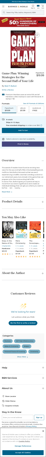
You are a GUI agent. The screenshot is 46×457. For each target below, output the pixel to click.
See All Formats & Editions (33, 103)
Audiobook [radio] (36, 109)
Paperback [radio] (9, 109)
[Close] (43, 431)
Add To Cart (23, 130)
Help (4, 367)
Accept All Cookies (23, 452)
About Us (7, 388)
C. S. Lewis (19, 246)
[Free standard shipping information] (41, 125)
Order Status (10, 401)
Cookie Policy (24, 441)
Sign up (39, 417)
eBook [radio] (23, 109)
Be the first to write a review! (23, 323)
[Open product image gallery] (23, 49)
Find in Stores (23, 144)
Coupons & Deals (12, 406)
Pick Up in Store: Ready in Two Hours (23, 1)
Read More (6, 192)
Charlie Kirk (6, 246)
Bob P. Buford (11, 86)
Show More (21, 357)
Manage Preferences (23, 446)
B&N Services (9, 378)
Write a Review (8, 90)
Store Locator (10, 396)
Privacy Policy (31, 426)
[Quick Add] (11, 236)
